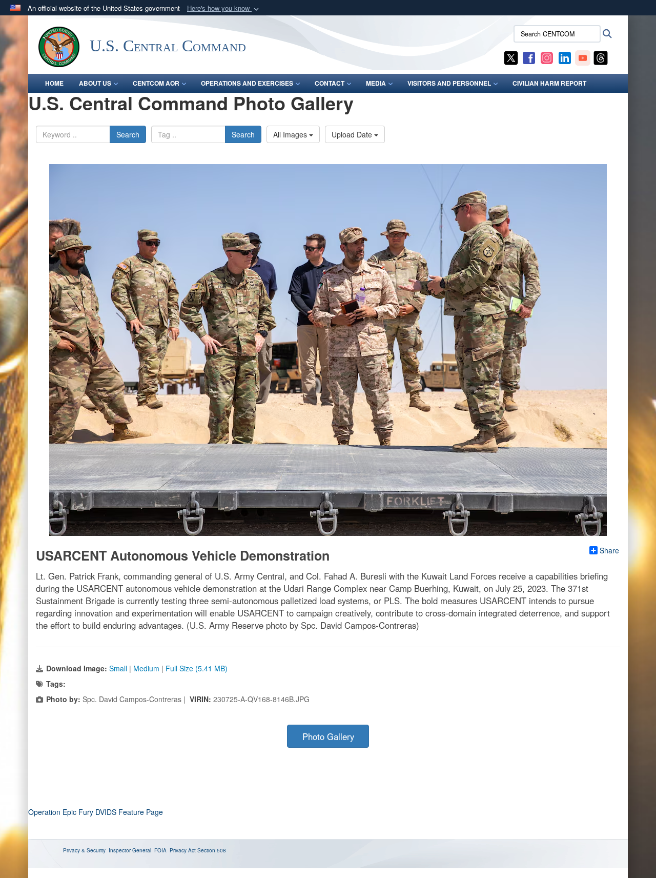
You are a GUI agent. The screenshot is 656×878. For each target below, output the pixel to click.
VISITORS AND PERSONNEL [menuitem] (449, 83)
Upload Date (353, 134)
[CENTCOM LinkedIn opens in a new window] (565, 57)
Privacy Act (183, 850)
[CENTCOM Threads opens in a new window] (600, 57)
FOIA (160, 850)
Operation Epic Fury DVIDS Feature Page (95, 812)
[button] (224, 8)
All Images (291, 134)
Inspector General (130, 850)
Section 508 (211, 850)
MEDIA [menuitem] (376, 83)
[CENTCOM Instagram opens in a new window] (547, 57)
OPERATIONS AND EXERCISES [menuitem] (247, 83)
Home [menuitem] (54, 83)
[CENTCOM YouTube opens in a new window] (583, 57)
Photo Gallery (328, 736)
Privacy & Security (84, 850)
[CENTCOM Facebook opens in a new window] (529, 57)
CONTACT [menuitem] (329, 83)
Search (127, 134)
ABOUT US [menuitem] (95, 83)
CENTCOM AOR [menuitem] (156, 83)
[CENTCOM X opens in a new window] (511, 57)
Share (609, 550)
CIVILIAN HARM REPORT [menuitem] (549, 83)
